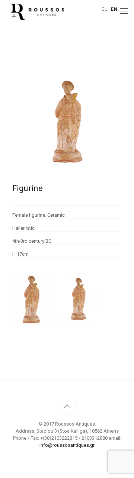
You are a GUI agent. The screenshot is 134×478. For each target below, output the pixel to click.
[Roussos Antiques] (37, 11)
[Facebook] (67, 455)
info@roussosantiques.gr (67, 445)
